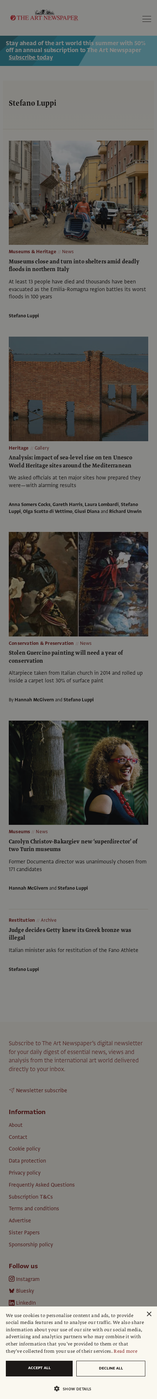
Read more (125, 1351)
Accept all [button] (39, 1368)
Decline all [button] (111, 1368)
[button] (75, 1388)
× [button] (149, 1314)
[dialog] (78, 1352)
